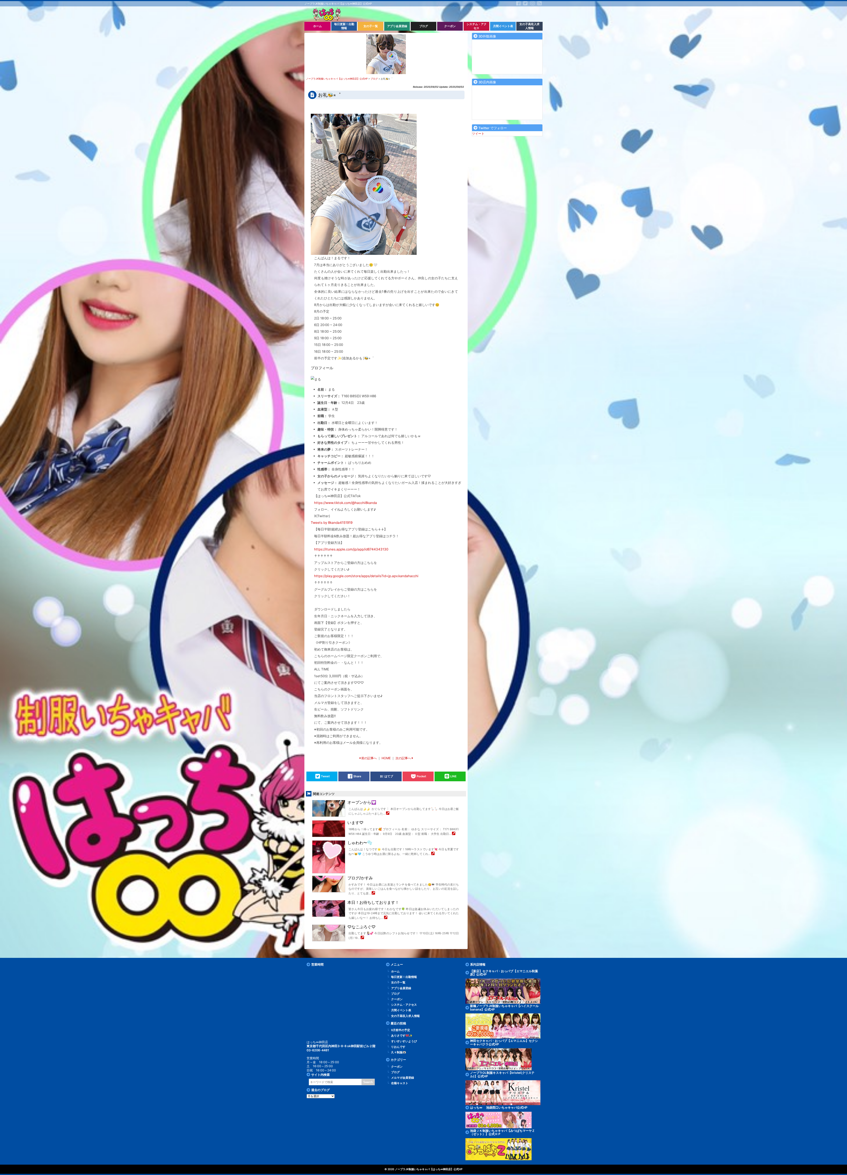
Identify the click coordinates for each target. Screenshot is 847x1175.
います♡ (355, 822)
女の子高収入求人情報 (405, 1016)
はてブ (388, 776)
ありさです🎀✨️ (401, 1035)
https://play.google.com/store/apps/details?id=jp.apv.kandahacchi (366, 576)
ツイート (478, 133)
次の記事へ (403, 758)
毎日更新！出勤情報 (404, 977)
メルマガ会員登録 (402, 1077)
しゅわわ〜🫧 (359, 842)
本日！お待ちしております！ (373, 902)
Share (357, 776)
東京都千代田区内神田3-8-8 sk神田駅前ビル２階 (341, 1046)
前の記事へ (369, 758)
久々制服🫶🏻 (398, 1052)
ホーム (395, 971)
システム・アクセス (404, 1004)
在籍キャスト (399, 1083)
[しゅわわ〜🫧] (433, 854)
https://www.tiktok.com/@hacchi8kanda (345, 503)
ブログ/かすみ (360, 878)
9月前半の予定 (400, 1030)
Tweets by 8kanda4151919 (331, 522)
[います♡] (453, 834)
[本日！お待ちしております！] (385, 917)
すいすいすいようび (404, 1041)
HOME (386, 758)
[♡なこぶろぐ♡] (362, 938)
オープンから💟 (361, 802)
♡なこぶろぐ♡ (361, 927)
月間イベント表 (401, 1010)
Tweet (325, 776)
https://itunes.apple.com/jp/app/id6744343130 (351, 549)
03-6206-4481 (318, 1050)
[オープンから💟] (387, 813)
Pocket (421, 776)
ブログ (395, 993)
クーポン (397, 999)
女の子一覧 (398, 982)
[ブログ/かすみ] (373, 893)
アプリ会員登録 (401, 988)
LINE (453, 776)
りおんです (398, 1046)
